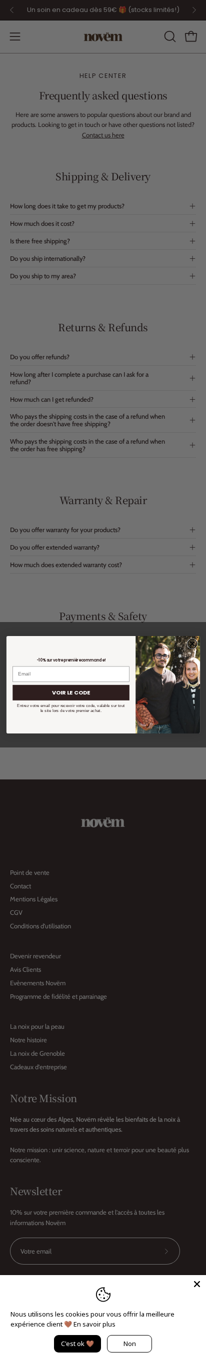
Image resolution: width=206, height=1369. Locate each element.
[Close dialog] (192, 644)
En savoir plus (95, 1324)
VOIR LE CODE (71, 691)
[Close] (197, 1284)
